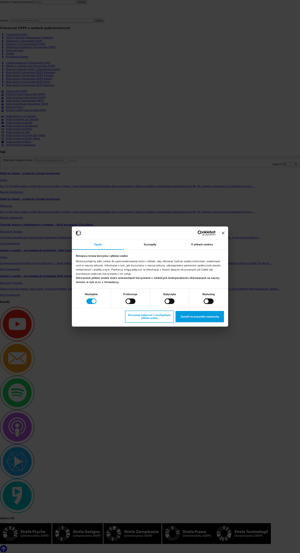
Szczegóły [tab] (150, 244)
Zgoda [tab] (98, 244)
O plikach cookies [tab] (202, 244)
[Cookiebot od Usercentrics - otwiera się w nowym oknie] (200, 233)
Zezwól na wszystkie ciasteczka (200, 316)
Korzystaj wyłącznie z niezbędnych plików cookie (149, 316)
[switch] (130, 301)
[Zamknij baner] (223, 233)
